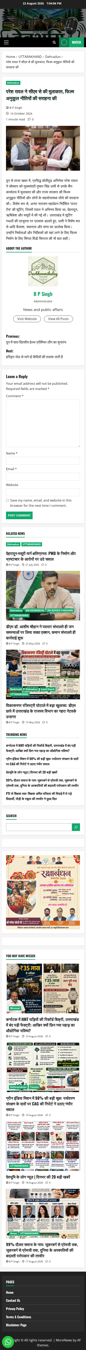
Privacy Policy (15, 1308)
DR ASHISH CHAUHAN (60, 610)
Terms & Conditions (18, 1316)
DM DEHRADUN (35, 610)
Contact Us (13, 1300)
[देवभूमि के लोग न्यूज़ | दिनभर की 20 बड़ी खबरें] (43, 1146)
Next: (34, 353)
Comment (15, 396)
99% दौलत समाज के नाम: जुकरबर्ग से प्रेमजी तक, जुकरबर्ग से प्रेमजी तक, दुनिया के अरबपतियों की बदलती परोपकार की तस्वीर (42, 783)
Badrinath (16, 689)
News (13, 1233)
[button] (6, 42)
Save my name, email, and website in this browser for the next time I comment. (41, 503)
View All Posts (58, 319)
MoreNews (64, 1340)
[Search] (76, 827)
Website (12, 485)
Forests (34, 1087)
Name (12, 453)
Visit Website (27, 319)
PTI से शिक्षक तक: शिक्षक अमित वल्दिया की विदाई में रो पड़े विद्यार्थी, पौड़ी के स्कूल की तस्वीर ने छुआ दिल (39, 796)
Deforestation (18, 1087)
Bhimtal (15, 1008)
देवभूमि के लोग (43, 21)
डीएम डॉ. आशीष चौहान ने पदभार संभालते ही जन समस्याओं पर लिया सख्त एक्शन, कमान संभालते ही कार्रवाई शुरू (41, 632)
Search (11, 815)
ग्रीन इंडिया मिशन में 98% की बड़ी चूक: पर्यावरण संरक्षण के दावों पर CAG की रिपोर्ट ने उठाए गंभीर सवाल (42, 761)
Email (11, 469)
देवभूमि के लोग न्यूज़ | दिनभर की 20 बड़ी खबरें (31, 772)
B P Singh (16, 108)
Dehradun (13, 82)
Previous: (36, 339)
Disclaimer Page (16, 1324)
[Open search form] (54, 42)
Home (10, 1292)
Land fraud (47, 689)
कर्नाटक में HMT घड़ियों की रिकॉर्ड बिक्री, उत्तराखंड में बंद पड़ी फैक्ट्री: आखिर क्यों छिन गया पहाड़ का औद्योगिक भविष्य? (41, 748)
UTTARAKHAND (32, 544)
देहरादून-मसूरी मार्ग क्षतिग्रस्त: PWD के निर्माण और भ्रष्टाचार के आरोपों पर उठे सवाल (41, 556)
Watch (76, 42)
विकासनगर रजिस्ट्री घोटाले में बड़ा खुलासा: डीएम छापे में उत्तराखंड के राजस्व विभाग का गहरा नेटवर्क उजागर (41, 710)
